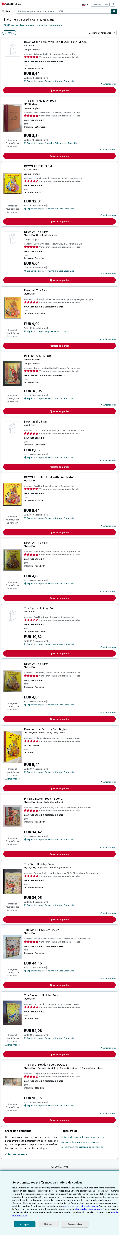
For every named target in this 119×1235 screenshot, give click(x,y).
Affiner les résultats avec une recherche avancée (34, 25)
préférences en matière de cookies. (80, 1206)
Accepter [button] (24, 1224)
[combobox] (63, 11)
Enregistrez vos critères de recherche (82, 1146)
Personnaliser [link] (75, 1224)
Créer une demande (16, 1154)
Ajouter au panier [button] (59, 90)
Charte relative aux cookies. (89, 1209)
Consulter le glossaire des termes (80, 1141)
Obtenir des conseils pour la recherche (82, 1136)
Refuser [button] (48, 1224)
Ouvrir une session (100, 4)
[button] (107, 83)
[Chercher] (114, 11)
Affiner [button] (11, 32)
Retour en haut (59, 1166)
